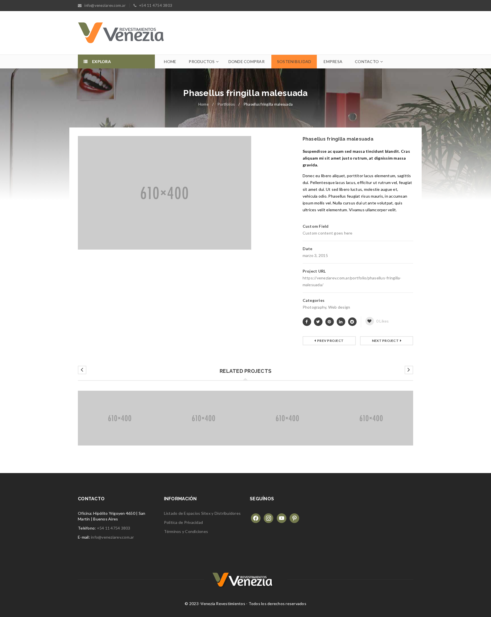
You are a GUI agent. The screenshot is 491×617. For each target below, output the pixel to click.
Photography (314, 307)
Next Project (385, 340)
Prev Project (330, 340)
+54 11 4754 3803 (113, 528)
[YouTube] (281, 517)
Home (203, 104)
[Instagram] (268, 517)
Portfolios (226, 104)
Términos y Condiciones (186, 531)
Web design (339, 307)
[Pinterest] (294, 517)
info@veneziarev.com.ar (112, 537)
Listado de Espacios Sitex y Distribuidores (202, 513)
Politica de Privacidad (183, 522)
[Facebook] (256, 517)
